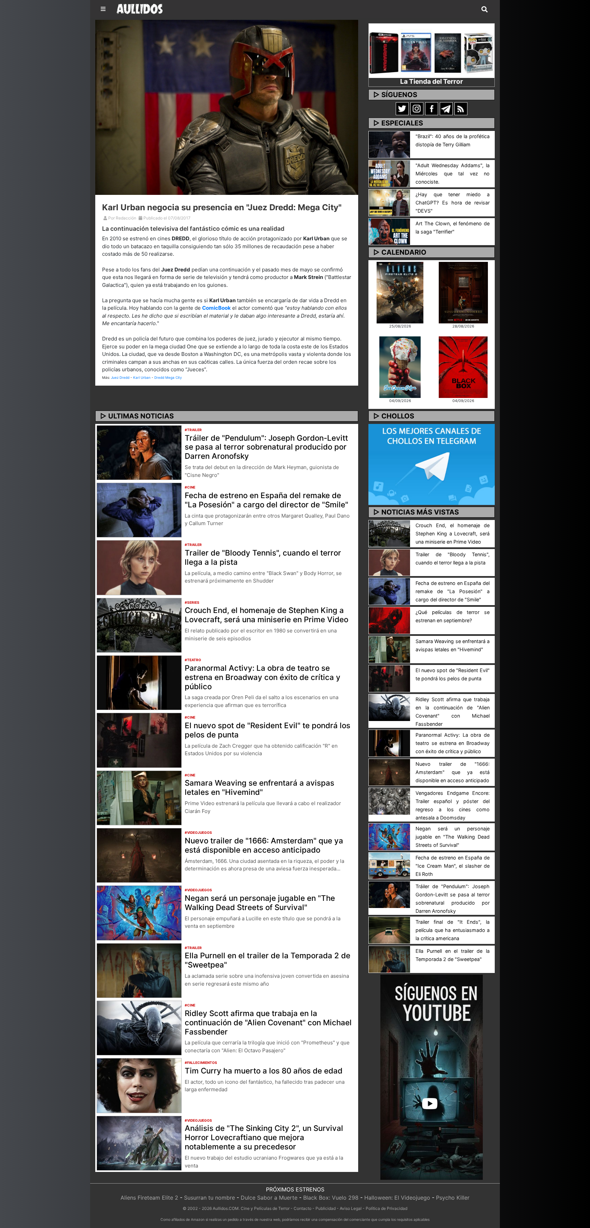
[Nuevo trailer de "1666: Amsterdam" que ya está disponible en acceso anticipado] (139, 854)
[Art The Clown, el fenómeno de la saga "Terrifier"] (389, 231)
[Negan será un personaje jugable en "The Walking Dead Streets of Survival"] (139, 912)
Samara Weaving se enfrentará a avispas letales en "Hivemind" (259, 787)
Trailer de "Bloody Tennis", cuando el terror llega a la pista (263, 557)
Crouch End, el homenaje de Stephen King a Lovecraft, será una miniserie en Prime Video (266, 614)
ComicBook (216, 308)
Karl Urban (142, 377)
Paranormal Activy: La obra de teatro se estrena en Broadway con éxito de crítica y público (262, 677)
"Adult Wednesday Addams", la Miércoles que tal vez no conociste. (453, 173)
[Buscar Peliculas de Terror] (484, 9)
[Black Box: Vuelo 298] (463, 366)
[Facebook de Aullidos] (431, 108)
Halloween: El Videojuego (397, 1197)
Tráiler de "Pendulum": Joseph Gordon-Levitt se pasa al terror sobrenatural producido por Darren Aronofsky (266, 447)
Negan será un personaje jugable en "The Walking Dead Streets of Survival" (260, 902)
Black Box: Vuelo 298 (331, 1197)
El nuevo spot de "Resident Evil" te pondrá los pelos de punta (267, 730)
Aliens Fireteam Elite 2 (149, 1197)
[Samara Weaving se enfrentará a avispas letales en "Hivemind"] (139, 797)
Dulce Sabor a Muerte (269, 1197)
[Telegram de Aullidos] (446, 108)
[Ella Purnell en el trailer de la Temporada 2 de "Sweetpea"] (139, 969)
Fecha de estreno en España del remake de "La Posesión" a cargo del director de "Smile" (266, 500)
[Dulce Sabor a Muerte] (400, 366)
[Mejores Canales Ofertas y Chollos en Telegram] (431, 464)
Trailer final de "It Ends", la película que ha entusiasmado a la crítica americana (453, 930)
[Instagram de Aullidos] (416, 108)
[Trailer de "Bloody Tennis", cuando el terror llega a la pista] (139, 567)
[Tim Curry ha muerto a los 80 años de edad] (139, 1085)
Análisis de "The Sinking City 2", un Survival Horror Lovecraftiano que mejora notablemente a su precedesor (264, 1137)
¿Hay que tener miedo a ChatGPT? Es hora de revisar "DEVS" (453, 202)
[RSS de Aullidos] (460, 108)
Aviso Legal (351, 1208)
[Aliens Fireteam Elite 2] (400, 292)
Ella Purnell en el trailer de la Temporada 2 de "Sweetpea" (267, 960)
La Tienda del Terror (431, 81)
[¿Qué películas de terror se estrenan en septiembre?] (389, 620)
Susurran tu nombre (209, 1197)
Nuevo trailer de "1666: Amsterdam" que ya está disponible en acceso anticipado (264, 845)
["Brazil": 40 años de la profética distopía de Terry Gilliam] (389, 144)
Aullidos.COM (226, 1208)
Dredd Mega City (168, 377)
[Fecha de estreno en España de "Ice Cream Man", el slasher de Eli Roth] (389, 865)
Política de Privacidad (386, 1208)
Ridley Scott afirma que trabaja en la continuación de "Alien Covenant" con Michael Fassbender (268, 1022)
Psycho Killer (452, 1197)
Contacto (302, 1208)
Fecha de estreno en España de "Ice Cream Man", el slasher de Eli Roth (453, 866)
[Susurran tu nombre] (463, 292)
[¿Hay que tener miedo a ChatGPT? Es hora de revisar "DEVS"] (389, 202)
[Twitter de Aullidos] (402, 108)
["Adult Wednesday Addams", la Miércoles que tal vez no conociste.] (389, 173)
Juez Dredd (120, 377)
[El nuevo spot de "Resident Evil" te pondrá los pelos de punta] (139, 739)
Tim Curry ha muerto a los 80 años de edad (263, 1070)
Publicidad (325, 1208)
